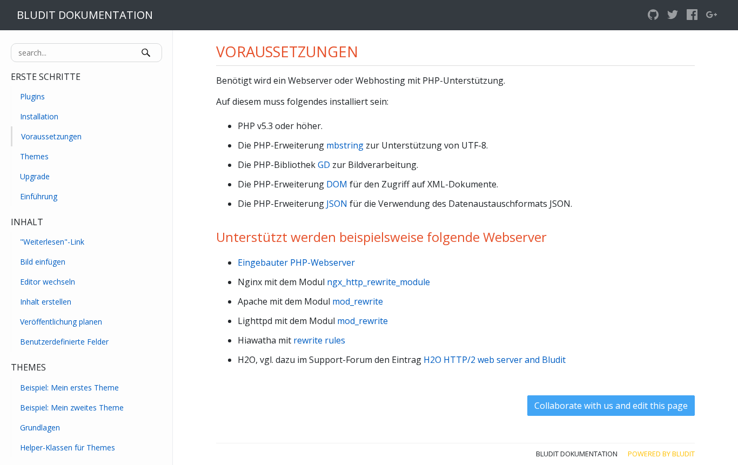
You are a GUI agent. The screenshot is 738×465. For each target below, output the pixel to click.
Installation (39, 116)
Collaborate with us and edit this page (611, 406)
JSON (336, 204)
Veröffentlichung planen (61, 321)
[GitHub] (653, 15)
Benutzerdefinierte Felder (64, 341)
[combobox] (86, 52)
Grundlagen (40, 427)
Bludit (683, 454)
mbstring (345, 145)
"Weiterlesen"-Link (52, 242)
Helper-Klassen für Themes (67, 447)
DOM (336, 184)
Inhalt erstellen (45, 301)
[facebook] (692, 15)
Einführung (38, 196)
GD (324, 165)
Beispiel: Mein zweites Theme (72, 407)
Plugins (32, 96)
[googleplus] (711, 15)
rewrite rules (319, 340)
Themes (34, 156)
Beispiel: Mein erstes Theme (69, 387)
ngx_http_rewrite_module (378, 282)
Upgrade (35, 176)
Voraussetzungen (51, 136)
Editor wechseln (47, 282)
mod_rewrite (357, 301)
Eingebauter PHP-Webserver (296, 262)
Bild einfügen (42, 262)
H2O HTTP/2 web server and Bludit (495, 360)
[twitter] (672, 15)
